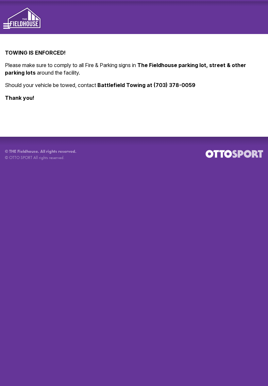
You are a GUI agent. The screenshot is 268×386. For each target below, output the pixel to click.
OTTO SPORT (20, 157)
